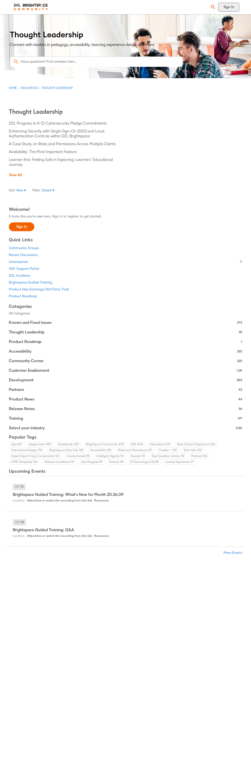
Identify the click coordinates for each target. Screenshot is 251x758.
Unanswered (125, 262)
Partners (125, 389)
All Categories (19, 313)
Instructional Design (26, 450)
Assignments (40, 444)
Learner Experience (179, 462)
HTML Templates (24, 462)
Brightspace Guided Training (30, 282)
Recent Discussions (23, 255)
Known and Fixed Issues (125, 322)
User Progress (91, 462)
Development (125, 380)
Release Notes (125, 409)
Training (125, 418)
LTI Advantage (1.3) (144, 462)
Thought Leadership (125, 332)
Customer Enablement (125, 370)
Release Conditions (59, 462)
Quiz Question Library (168, 456)
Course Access (78, 456)
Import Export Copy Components (35, 456)
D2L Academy (19, 275)
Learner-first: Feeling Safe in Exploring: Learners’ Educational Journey (61, 162)
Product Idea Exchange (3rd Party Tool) (39, 289)
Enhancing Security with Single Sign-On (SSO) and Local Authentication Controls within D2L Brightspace (56, 133)
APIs (137, 444)
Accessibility (125, 351)
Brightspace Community (105, 444)
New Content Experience (196, 444)
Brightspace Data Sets (66, 450)
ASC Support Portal (24, 269)
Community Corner (125, 361)
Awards (138, 456)
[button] (212, 7)
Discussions (160, 444)
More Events (233, 553)
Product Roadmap (23, 296)
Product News (125, 399)
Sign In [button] (21, 227)
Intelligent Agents (110, 456)
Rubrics (116, 462)
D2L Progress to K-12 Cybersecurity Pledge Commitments (58, 123)
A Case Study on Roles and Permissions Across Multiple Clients (62, 144)
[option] (19, 487)
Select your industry (125, 428)
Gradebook (68, 444)
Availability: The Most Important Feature (43, 152)
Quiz (16, 444)
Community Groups (24, 248)
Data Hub (192, 450)
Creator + (168, 450)
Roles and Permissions (135, 450)
